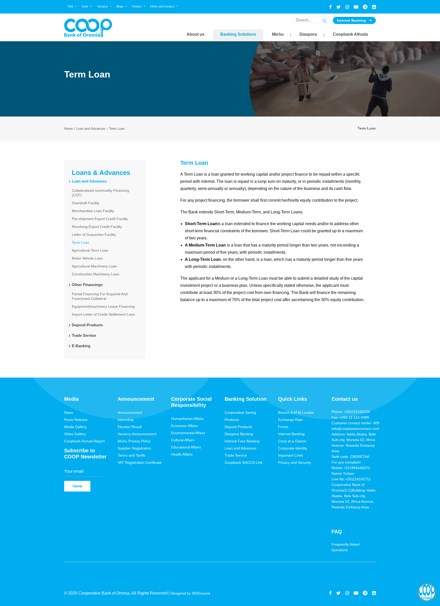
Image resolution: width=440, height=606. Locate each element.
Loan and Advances (90, 129)
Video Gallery (75, 434)
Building (358, 490)
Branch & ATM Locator (296, 412)
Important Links (290, 455)
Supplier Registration (134, 448)
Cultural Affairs (183, 440)
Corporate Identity (292, 448)
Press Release (76, 420)
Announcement (130, 412)
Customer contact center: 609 (355, 423)
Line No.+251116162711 (353, 479)
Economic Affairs (184, 426)
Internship (126, 420)
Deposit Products (238, 427)
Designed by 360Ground (191, 593)
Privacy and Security (294, 462)
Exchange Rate (290, 420)
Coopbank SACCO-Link (244, 462)
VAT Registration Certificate (140, 462)
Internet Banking (351, 20)
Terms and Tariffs (131, 455)
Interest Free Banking (242, 441)
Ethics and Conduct (162, 6)
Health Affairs (182, 454)
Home (68, 129)
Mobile (337, 468)
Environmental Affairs (188, 433)
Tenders (137, 6)
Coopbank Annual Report (84, 441)
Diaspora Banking (239, 434)
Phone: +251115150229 (351, 412)
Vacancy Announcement (137, 434)
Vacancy (102, 6)
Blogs (119, 6)
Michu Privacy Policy (134, 441)
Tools (84, 6)
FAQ (70, 6)
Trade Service (236, 455)
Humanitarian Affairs (187, 419)
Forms (283, 427)
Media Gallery (75, 427)
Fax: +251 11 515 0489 (350, 417)
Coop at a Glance (292, 441)
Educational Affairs (186, 447)
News (68, 412)
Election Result (130, 427)
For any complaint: (347, 462)
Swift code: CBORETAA (350, 457)
